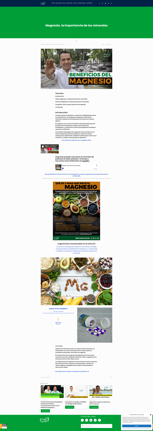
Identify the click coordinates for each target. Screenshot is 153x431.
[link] (76, 211)
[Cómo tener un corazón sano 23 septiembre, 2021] (3, 426)
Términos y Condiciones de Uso (145, 428)
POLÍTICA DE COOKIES (126, 428)
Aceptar (137, 426)
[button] (150, 414)
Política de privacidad (135, 428)
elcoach (50, 44)
